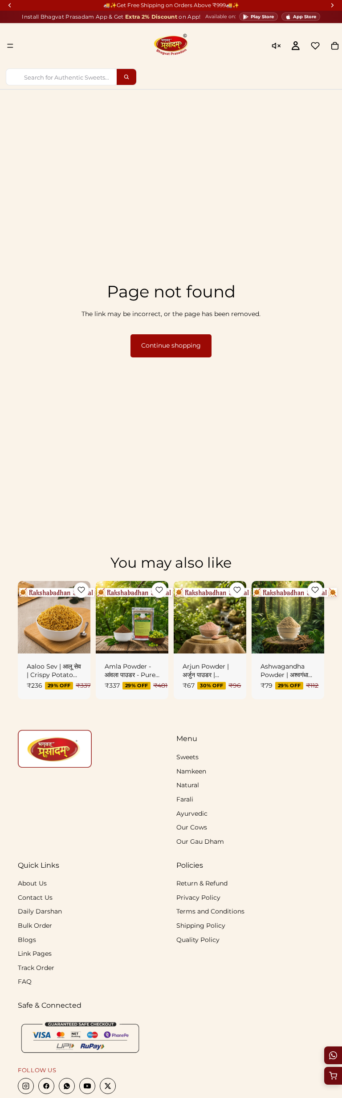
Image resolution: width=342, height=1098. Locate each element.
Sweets (187, 757)
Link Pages (35, 954)
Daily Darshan (40, 912)
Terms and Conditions (210, 912)
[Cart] (333, 1076)
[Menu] (10, 46)
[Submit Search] (126, 77)
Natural (187, 785)
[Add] (232, 640)
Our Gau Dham (200, 842)
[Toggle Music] (276, 46)
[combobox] (61, 77)
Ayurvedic (192, 813)
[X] (108, 1086)
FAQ (25, 982)
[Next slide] (80, 617)
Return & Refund (202, 884)
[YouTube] (87, 1086)
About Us (32, 884)
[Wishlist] (315, 46)
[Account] (295, 46)
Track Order (36, 968)
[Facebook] (46, 1086)
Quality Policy (198, 940)
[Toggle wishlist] (81, 590)
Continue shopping (171, 345)
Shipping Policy (200, 926)
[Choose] (77, 640)
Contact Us (35, 898)
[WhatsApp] (67, 1086)
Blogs (27, 940)
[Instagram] (26, 1086)
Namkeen (191, 771)
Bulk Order (35, 926)
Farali (184, 799)
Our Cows (191, 827)
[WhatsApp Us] (333, 1055)
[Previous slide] (27, 617)
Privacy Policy (198, 898)
